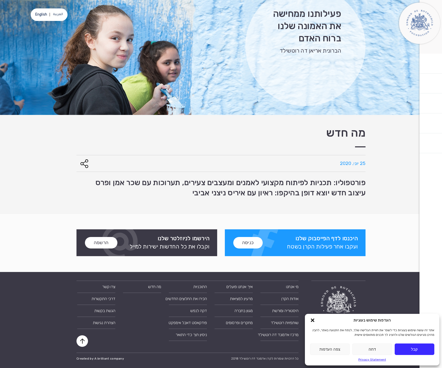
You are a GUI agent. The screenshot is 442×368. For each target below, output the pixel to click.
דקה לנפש (198, 310)
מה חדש (154, 286)
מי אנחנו (292, 286)
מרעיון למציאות (241, 298)
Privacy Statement (372, 359)
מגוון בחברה (244, 310)
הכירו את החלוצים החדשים (188, 298)
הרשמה (101, 242)
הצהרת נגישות (104, 322)
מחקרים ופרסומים (239, 322)
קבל (414, 349)
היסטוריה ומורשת (285, 310)
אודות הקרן (290, 298)
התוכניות (200, 286)
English (41, 14)
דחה (372, 349)
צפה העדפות (329, 349)
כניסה (248, 242)
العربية (58, 14)
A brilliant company (109, 358)
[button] (312, 320)
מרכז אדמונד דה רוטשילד (279, 334)
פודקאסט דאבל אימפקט (188, 322)
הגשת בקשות (104, 310)
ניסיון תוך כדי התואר (191, 334)
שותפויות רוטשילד (285, 322)
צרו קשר (108, 286)
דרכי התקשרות (103, 298)
